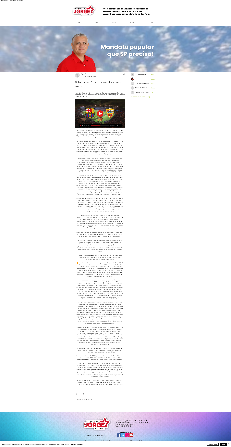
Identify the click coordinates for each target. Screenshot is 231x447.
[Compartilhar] (124, 74)
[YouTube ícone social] (131, 435)
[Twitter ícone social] (123, 435)
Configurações (213, 444)
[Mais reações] (82, 394)
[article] (100, 238)
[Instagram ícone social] (127, 435)
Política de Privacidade (76, 444)
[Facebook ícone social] (119, 435)
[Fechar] (229, 444)
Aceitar (223, 444)
